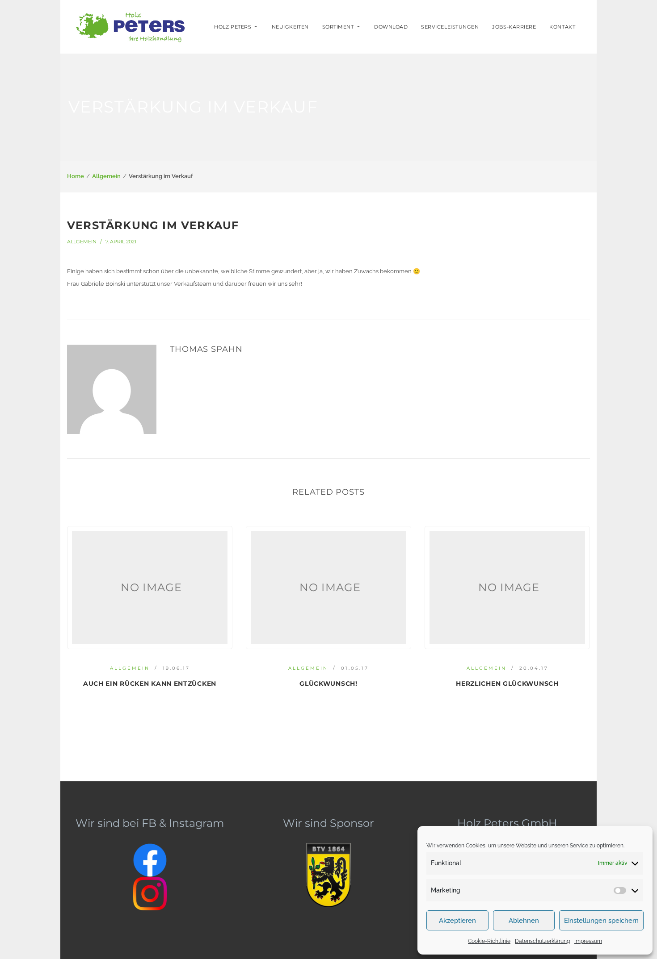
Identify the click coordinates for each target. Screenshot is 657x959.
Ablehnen (524, 921)
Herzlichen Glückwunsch (507, 684)
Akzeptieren (457, 921)
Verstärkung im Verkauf (153, 225)
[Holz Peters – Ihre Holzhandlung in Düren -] (129, 26)
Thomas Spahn (206, 349)
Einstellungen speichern (601, 921)
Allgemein (106, 176)
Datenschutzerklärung (542, 941)
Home (75, 176)
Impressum (588, 941)
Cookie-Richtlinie (489, 941)
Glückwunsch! (328, 684)
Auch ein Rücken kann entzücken (149, 684)
